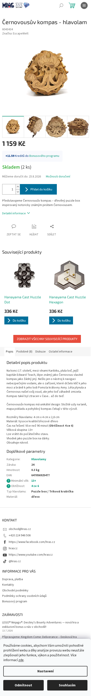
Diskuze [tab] (40, 351)
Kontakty (8, 585)
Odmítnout (23, 685)
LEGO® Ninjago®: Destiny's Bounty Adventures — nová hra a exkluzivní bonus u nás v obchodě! (40, 625)
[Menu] (84, 5)
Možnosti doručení (58, 177)
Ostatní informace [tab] (60, 351)
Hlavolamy (38, 459)
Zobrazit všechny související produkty (47, 339)
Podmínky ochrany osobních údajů (24, 596)
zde (21, 660)
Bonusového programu (44, 156)
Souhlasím (67, 685)
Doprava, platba (12, 579)
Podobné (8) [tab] (24, 351)
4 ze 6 (35, 486)
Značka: (15, 33)
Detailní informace (14, 213)
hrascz (13, 548)
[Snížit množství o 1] (18, 191)
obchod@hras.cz (20, 529)
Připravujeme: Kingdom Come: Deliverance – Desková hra (39, 637)
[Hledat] (61, 5)
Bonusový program (14, 601)
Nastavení (45, 671)
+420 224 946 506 (20, 535)
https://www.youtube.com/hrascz (31, 555)
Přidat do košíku (41, 189)
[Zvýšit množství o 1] (18, 186)
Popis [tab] (9, 351)
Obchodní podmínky (15, 590)
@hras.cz (15, 561)
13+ (33, 481)
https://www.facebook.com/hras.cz (32, 542)
